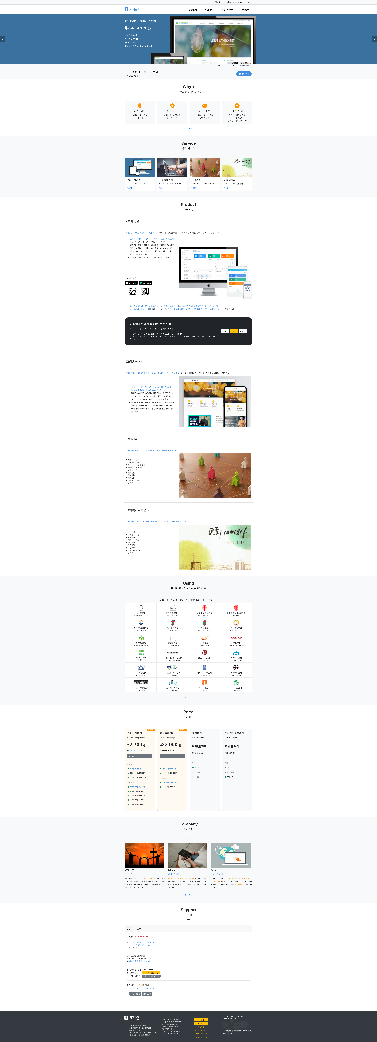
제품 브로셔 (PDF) (132, 270)
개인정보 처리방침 (201, 1030)
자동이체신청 (135, 994)
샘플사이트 (143, 419)
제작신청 (172, 419)
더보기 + (188, 128)
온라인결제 (147, 994)
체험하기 (225, 331)
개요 (127, 265)
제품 (162, 265)
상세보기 (245, 73)
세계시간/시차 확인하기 (151, 976)
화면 (157, 265)
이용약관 (201, 1027)
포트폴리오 (153, 419)
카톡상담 (243, 331)
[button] (2, 39)
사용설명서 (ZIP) (147, 270)
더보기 (131, 756)
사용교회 (144, 265)
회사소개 (201, 1020)
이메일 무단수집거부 (201, 1034)
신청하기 (234, 331)
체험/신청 (230, 2)
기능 (151, 265)
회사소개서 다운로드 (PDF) (188, 833)
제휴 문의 (201, 1023)
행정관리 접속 (220, 2)
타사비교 (135, 265)
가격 (168, 265)
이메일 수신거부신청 (201, 1037)
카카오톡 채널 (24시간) (151, 973)
